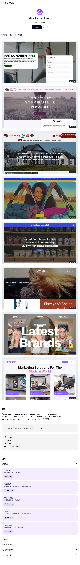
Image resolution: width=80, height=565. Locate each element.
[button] (40, 62)
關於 (11, 35)
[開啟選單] (76, 2)
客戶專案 (4, 35)
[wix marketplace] (8, 3)
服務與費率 (18, 35)
